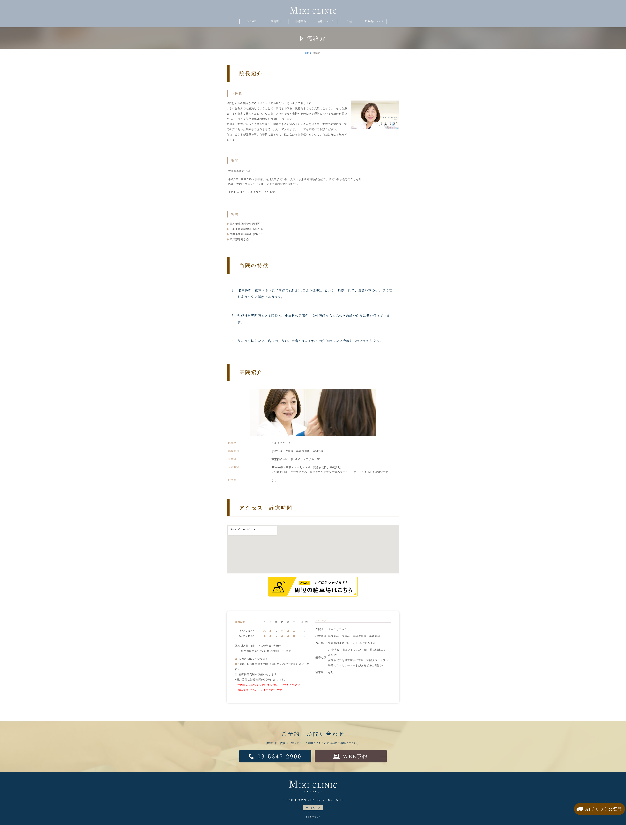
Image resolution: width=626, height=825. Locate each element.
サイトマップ (313, 807)
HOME (308, 53)
